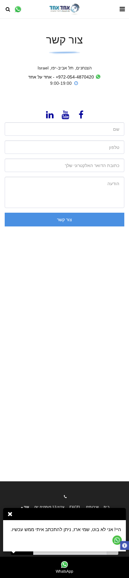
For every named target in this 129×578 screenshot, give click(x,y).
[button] (122, 9)
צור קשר (64, 219)
